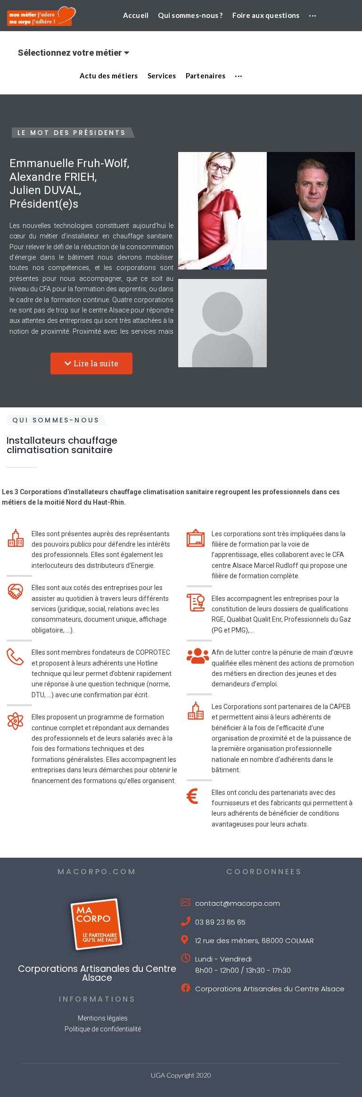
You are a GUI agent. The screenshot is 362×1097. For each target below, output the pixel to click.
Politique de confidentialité (103, 1029)
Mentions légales (103, 1018)
